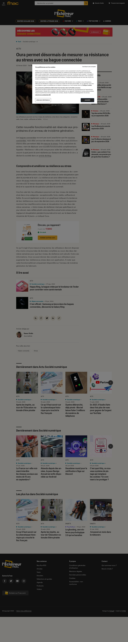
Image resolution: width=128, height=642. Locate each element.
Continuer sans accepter (89, 66)
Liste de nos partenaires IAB (43, 95)
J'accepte (87, 100)
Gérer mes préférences (43, 100)
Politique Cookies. (87, 85)
